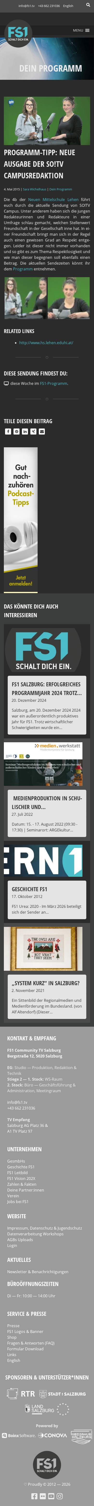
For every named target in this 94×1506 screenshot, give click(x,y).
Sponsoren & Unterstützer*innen (47, 1377)
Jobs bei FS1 (18, 1201)
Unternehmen (24, 1149)
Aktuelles (19, 1260)
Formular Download (25, 1349)
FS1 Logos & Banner (25, 1331)
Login (12, 1245)
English (68, 6)
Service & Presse (26, 1314)
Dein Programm (60, 189)
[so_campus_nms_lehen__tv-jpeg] (69, 317)
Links (11, 1354)
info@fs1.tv (27, 6)
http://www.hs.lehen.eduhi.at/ (46, 342)
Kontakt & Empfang (31, 1038)
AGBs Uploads (20, 1239)
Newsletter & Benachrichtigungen (37, 1271)
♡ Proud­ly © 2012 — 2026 (47, 1484)
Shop (12, 1337)
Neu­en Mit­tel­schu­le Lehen (53, 199)
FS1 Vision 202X (21, 1178)
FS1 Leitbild (17, 1172)
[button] (78, 30)
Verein (13, 1195)
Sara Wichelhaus (34, 189)
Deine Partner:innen (25, 1190)
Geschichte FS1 (21, 1167)
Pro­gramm (23, 269)
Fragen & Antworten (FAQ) (30, 1343)
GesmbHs (16, 1161)
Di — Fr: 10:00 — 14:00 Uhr (31, 1296)
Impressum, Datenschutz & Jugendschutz (44, 1228)
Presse (13, 1325)
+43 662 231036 (49, 6)
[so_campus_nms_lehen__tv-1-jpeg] (26, 317)
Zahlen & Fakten (21, 1184)
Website (16, 1216)
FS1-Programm (53, 383)
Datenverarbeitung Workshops (35, 1234)
